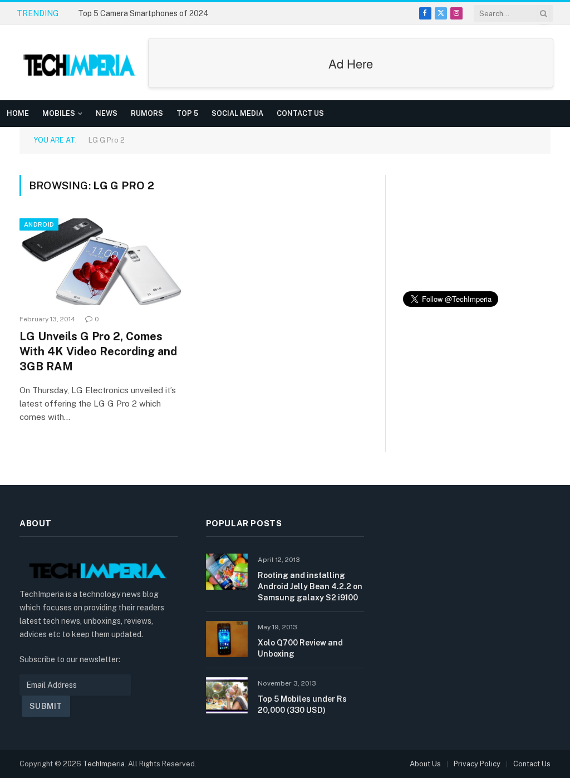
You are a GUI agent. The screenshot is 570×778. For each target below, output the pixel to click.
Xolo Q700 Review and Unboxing (300, 648)
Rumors (147, 113)
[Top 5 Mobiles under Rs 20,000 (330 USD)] (227, 695)
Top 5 (187, 113)
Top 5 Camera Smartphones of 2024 (143, 13)
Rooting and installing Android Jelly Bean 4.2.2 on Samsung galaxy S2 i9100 (310, 586)
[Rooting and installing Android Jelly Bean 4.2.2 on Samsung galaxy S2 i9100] (227, 572)
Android (39, 224)
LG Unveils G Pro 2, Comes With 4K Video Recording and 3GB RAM (98, 351)
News (106, 113)
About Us (425, 764)
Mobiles (58, 113)
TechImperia (104, 764)
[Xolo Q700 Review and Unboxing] (227, 639)
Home (18, 113)
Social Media (237, 113)
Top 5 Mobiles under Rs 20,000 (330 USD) (302, 704)
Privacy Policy (477, 764)
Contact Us (300, 113)
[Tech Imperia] (81, 63)
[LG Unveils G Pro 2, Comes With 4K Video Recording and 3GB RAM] (101, 261)
